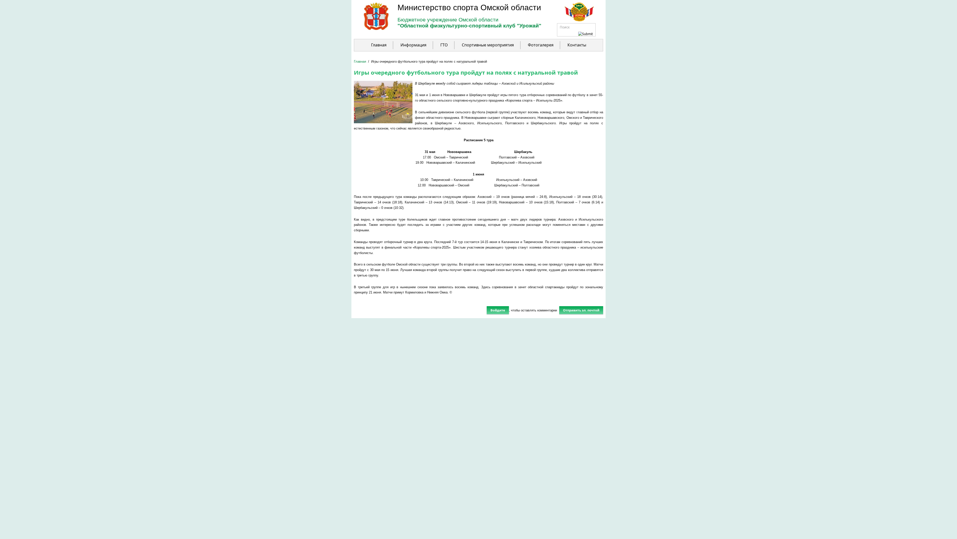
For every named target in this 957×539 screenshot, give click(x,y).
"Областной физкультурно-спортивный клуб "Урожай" (469, 25)
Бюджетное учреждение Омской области (448, 19)
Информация (413, 45)
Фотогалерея (541, 45)
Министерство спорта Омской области (469, 7)
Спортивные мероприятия (488, 45)
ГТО (444, 45)
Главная (379, 45)
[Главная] (371, 29)
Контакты (576, 45)
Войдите (497, 310)
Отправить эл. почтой (581, 310)
